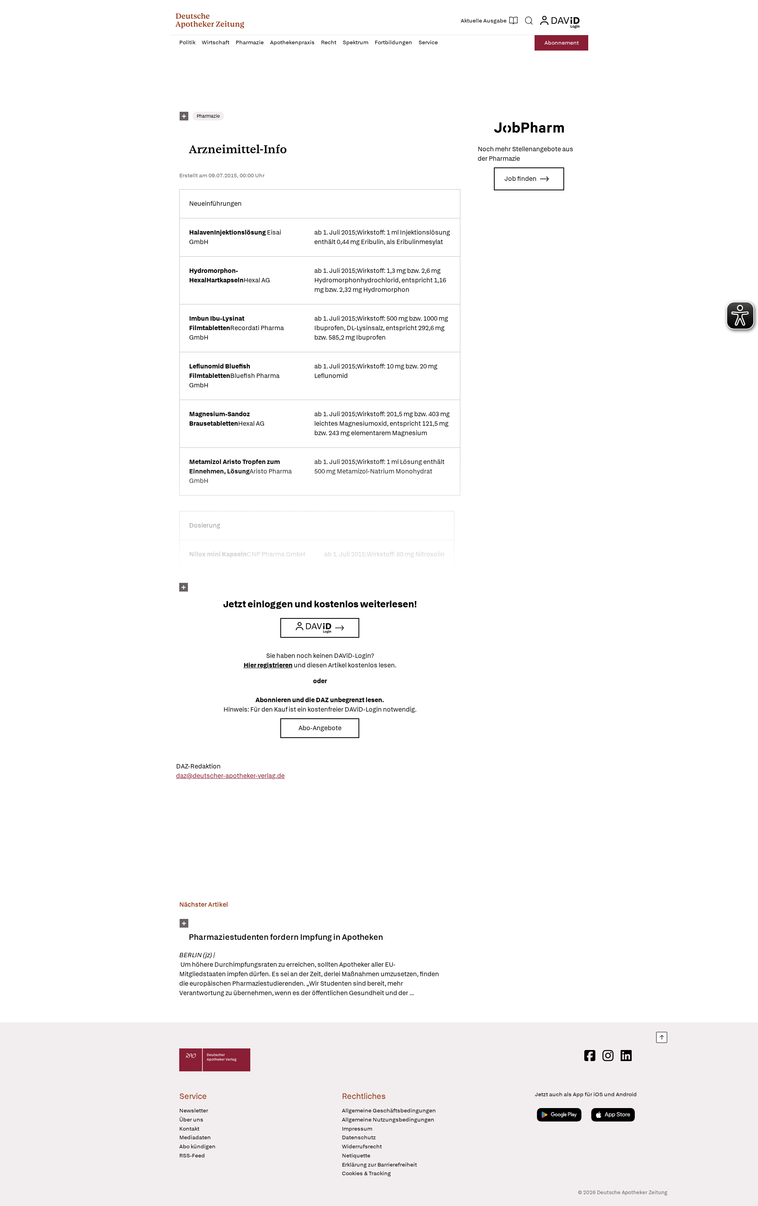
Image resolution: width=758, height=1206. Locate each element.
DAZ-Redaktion (198, 766)
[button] (209, 20)
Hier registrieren (268, 665)
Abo (561, 42)
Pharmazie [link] (208, 116)
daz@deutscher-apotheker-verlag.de (230, 776)
